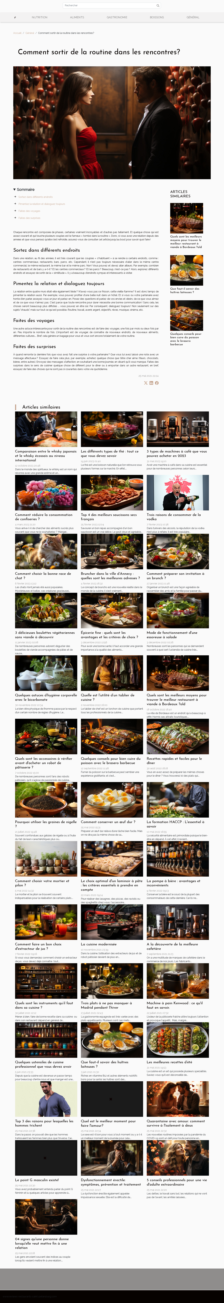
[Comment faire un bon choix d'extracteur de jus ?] (46, 922)
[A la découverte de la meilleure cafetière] (178, 922)
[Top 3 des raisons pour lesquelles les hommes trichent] (46, 1098)
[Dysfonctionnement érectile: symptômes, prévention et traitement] (112, 1157)
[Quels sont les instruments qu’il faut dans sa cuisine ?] (46, 980)
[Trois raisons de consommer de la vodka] (178, 492)
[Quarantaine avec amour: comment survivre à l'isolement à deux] (178, 1098)
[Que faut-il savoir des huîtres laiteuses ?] (186, 270)
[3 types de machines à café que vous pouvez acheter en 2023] (178, 429)
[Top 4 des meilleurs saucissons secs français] (112, 492)
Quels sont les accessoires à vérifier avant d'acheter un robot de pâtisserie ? (43, 763)
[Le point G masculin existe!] (46, 1157)
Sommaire (25, 189)
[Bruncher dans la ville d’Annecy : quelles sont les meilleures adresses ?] (112, 551)
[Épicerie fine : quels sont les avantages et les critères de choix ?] (112, 610)
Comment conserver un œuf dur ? (108, 822)
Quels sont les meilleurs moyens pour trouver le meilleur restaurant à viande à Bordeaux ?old (177, 700)
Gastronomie (117, 17)
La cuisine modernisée (99, 944)
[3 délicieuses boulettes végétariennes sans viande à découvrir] (46, 610)
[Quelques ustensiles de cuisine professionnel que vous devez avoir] (46, 1039)
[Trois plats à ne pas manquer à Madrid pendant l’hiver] (112, 980)
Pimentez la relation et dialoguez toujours (41, 204)
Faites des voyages (29, 211)
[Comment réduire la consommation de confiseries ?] (46, 492)
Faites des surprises (29, 218)
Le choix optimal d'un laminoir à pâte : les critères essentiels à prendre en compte (111, 885)
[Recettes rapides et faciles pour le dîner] (178, 736)
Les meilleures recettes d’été (169, 1062)
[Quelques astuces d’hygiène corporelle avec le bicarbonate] (46, 672)
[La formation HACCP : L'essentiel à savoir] (178, 799)
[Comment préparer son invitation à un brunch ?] (178, 551)
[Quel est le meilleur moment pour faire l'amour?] (112, 1098)
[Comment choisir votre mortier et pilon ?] (46, 858)
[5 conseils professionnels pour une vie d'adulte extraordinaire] (178, 1157)
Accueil (17, 33)
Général (193, 17)
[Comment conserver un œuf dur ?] (112, 799)
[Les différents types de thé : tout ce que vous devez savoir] (112, 429)
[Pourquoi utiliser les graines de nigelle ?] (46, 799)
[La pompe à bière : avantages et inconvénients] (178, 858)
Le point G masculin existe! (37, 1180)
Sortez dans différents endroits (35, 197)
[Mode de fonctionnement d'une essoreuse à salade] (178, 610)
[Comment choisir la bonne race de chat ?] (46, 551)
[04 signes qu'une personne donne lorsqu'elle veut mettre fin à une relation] (46, 1216)
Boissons (157, 17)
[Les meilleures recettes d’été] (178, 1039)
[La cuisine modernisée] (112, 922)
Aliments (77, 17)
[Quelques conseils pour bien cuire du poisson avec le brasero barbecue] (186, 315)
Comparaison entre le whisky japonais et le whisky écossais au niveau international (45, 456)
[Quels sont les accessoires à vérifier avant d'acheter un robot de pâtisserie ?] (46, 736)
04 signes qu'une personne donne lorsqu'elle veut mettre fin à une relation (42, 1243)
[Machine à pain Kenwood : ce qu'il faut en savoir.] (178, 980)
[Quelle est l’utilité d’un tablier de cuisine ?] (112, 672)
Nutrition (39, 17)
